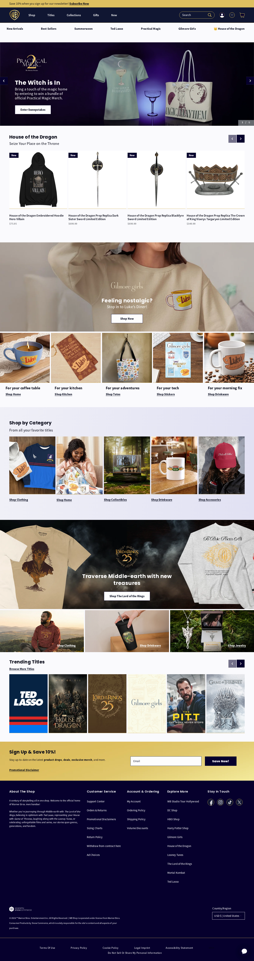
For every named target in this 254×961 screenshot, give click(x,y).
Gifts (96, 15)
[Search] (197, 15)
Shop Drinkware (161, 500)
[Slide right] (241, 139)
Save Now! (220, 761)
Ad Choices (93, 855)
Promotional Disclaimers (101, 819)
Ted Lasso (116, 29)
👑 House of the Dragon (229, 29)
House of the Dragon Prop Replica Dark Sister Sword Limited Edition (93, 217)
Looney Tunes (175, 855)
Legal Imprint (142, 947)
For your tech (168, 388)
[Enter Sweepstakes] (127, 84)
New (114, 15)
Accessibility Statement (179, 947)
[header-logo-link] (14, 15)
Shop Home (64, 500)
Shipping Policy (136, 819)
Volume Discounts (137, 828)
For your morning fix (225, 388)
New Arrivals (15, 29)
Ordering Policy (136, 810)
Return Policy (95, 837)
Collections (74, 15)
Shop (31, 15)
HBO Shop (173, 819)
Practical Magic (151, 29)
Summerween (83, 29)
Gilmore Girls (187, 29)
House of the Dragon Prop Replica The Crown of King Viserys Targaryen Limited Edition (216, 217)
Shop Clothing (18, 500)
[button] (241, 15)
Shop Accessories (210, 500)
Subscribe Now (79, 4)
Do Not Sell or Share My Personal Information (135, 952)
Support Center (96, 801)
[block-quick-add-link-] (38, 180)
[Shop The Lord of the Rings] (127, 564)
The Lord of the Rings (179, 864)
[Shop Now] (127, 287)
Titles (50, 15)
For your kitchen (68, 388)
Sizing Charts (94, 828)
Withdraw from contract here (104, 846)
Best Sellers (49, 29)
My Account (134, 801)
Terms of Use (47, 947)
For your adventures (123, 388)
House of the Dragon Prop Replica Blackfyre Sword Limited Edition (156, 217)
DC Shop (172, 810)
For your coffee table (23, 388)
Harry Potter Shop (178, 828)
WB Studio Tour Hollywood (183, 801)
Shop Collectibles (115, 500)
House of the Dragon (179, 846)
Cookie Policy (110, 947)
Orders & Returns (97, 810)
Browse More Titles (21, 669)
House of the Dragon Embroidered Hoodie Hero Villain (36, 217)
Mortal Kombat (176, 872)
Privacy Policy (79, 947)
